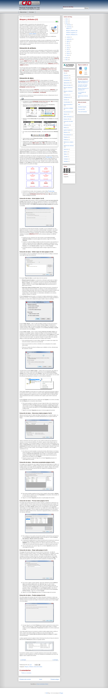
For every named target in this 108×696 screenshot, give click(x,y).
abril (68, 49)
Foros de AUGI (81, 109)
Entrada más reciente (25, 679)
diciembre (69, 24)
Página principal (23, 12)
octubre (68, 37)
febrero (68, 53)
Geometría (66, 125)
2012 (66, 57)
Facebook (80, 70)
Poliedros (66, 137)
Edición (65, 114)
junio (68, 45)
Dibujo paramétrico (68, 104)
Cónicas (65, 99)
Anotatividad (66, 80)
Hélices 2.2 (68, 28)
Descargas (31, 12)
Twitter (86, 70)
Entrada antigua (55, 679)
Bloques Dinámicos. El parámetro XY (83, 89)
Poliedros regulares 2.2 (71, 32)
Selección (66, 149)
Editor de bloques (68, 116)
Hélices (65, 127)
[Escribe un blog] (36, 664)
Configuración (67, 97)
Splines (65, 151)
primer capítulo (32, 33)
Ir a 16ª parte (23, 659)
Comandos (66, 94)
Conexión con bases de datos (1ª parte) (83, 85)
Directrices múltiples (68, 108)
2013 (66, 23)
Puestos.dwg (49, 157)
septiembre (69, 39)
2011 (66, 59)
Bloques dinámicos (68, 87)
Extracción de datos (38, 666)
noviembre (69, 26)
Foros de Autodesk (82, 111)
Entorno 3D (66, 119)
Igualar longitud (67, 130)
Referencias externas (69, 145)
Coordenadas (67, 102)
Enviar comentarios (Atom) (42, 684)
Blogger (61, 693)
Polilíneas (66, 139)
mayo (68, 47)
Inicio (40, 679)
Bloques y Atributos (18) (71, 30)
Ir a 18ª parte (55, 659)
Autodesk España (82, 106)
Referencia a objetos (68, 142)
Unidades (66, 159)
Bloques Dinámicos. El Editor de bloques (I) (83, 82)
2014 (66, 21)
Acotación (66, 75)
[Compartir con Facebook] (39, 664)
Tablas (65, 154)
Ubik (79, 104)
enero (68, 55)
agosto (68, 41)
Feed (81, 74)
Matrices (66, 132)
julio (68, 43)
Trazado (66, 156)
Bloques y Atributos (29, 666)
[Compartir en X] (38, 664)
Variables (66, 161)
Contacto (85, 74)
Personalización (67, 134)
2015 (66, 19)
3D (64, 73)
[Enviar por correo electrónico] (35, 664)
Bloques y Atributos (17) (71, 34)
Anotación (66, 77)
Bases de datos (67, 85)
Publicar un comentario (26, 672)
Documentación (67, 111)
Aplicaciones (67, 82)
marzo (68, 51)
